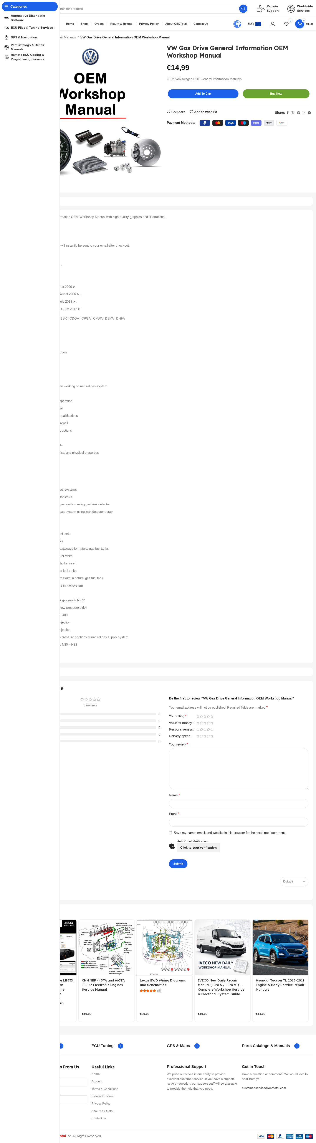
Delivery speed (179, 736)
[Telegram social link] (309, 113)
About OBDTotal (102, 1111)
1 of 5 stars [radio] (198, 716)
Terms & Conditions (104, 1088)
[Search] (243, 9)
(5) (159, 990)
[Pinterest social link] (298, 113)
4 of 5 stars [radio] (208, 716)
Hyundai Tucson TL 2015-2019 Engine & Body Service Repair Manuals (280, 984)
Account (97, 1081)
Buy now (276, 93)
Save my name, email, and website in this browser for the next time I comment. (230, 833)
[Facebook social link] (287, 113)
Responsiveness (181, 729)
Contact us (98, 1118)
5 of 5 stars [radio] (212, 716)
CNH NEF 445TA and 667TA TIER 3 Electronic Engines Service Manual (103, 984)
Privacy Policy (100, 1103)
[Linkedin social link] (304, 113)
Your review (178, 744)
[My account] (273, 24)
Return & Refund (102, 1096)
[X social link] (293, 113)
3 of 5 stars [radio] (205, 716)
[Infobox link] (107, 1046)
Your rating (177, 716)
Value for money (180, 723)
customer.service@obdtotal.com (264, 1088)
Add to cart (203, 93)
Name (174, 795)
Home (95, 1073)
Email (174, 814)
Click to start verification (198, 847)
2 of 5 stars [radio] (201, 716)
